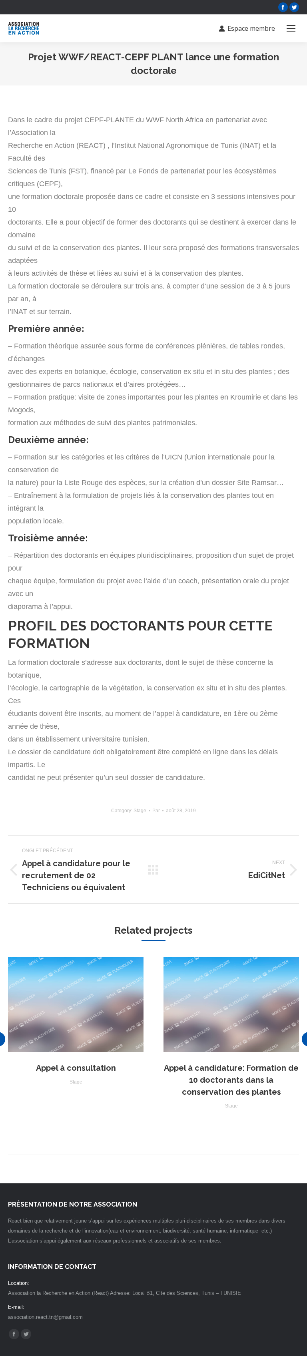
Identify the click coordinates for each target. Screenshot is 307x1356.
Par (156, 810)
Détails (76, 1005)
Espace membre (251, 28)
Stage (140, 810)
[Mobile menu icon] (291, 28)
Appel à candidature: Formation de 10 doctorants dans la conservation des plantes (231, 1080)
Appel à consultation (76, 1068)
